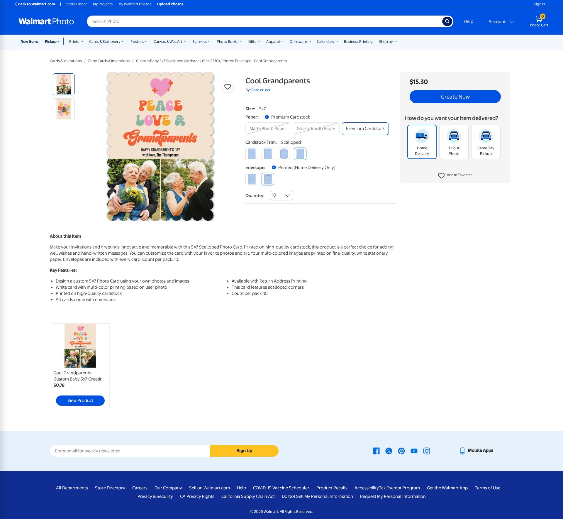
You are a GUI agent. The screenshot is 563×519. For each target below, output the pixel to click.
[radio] (64, 84)
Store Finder (76, 4)
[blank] (251, 179)
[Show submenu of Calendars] (336, 41)
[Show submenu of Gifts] (259, 41)
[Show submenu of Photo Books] (241, 41)
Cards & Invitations (66, 61)
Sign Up (244, 450)
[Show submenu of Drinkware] (309, 41)
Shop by (386, 41)
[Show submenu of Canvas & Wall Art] (185, 41)
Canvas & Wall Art (168, 41)
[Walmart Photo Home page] (46, 21)
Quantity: (254, 195)
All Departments (72, 488)
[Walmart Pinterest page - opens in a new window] (401, 450)
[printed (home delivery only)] (268, 179)
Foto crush (260, 90)
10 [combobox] (274, 195)
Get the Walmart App (447, 488)
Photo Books (227, 41)
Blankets (199, 41)
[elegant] (284, 154)
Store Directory (110, 488)
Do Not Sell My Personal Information (317, 496)
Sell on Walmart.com (209, 488)
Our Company (168, 488)
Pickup (51, 41)
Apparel (273, 41)
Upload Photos (170, 4)
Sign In (539, 4)
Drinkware (298, 41)
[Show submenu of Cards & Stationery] (123, 41)
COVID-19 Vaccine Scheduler (281, 488)
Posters (137, 41)
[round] (268, 154)
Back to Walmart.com (36, 4)
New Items (29, 41)
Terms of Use (487, 488)
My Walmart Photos (134, 4)
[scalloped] (300, 154)
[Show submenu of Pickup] (60, 41)
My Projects (103, 4)
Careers (139, 488)
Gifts (252, 41)
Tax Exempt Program (399, 488)
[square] (251, 154)
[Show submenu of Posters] (146, 41)
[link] (80, 366)
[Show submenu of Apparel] (282, 41)
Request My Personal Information (393, 496)
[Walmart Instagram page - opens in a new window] (426, 450)
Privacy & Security (155, 496)
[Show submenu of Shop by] (395, 41)
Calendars (325, 41)
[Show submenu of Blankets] (209, 41)
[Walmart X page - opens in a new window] (388, 450)
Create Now (455, 97)
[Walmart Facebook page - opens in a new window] (376, 450)
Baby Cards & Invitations (109, 61)
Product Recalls (331, 488)
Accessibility (367, 488)
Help (468, 21)
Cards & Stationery (105, 41)
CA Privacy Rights (197, 496)
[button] (455, 176)
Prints (74, 41)
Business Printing (358, 41)
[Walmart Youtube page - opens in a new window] (414, 450)
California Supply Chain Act (248, 496)
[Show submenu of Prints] (82, 41)
